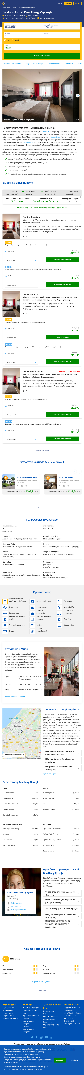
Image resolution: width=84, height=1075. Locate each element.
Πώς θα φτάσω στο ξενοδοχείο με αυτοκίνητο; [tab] (59, 760)
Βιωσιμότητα (47, 1022)
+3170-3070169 (33, 15)
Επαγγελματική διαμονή (31, 1008)
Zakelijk (17, 40)
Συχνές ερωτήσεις (8, 1008)
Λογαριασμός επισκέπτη (11, 1018)
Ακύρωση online (8, 1016)
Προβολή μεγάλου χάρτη (14, 754)
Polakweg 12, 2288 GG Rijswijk (15, 15)
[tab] (62, 893)
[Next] (78, 95)
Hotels (60, 3)
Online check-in (7, 1013)
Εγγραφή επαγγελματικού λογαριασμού (28, 1029)
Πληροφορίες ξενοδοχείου (35, 64)
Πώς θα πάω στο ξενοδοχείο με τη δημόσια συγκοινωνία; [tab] (59, 753)
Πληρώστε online (8, 1010)
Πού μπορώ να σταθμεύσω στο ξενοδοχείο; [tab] (58, 768)
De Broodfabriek (54, 137)
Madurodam (28, 142)
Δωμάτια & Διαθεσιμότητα (11, 64)
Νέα (44, 1014)
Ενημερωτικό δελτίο (50, 1016)
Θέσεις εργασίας (49, 1019)
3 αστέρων (45, 132)
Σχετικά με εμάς (48, 1011)
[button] (68, 3)
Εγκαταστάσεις (54, 64)
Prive (8, 40)
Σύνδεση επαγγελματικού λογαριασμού (28, 1021)
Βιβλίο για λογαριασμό (31, 1016)
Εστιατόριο (69, 64)
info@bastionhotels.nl (73, 1013)
